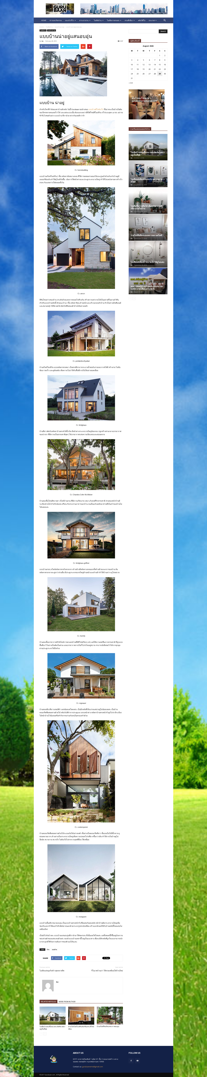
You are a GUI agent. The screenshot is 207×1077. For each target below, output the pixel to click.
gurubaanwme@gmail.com (92, 1066)
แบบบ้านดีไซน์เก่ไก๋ (96, 109)
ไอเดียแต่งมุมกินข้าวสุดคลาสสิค (52, 971)
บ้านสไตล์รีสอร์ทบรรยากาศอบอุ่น (108, 1026)
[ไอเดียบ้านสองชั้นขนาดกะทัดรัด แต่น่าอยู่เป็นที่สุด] (53, 1016)
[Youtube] (137, 1060)
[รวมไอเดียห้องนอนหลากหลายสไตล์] (148, 227)
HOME (43, 20)
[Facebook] (131, 1060)
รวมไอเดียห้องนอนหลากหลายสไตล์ (146, 235)
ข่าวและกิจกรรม (56, 20)
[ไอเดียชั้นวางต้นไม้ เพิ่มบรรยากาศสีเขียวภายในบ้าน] (148, 201)
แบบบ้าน (54, 949)
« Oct (131, 83)
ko (42, 41)
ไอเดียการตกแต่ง (113, 20)
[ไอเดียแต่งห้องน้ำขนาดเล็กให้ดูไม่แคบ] (148, 254)
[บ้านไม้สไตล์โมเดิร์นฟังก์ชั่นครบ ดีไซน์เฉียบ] (81, 1016)
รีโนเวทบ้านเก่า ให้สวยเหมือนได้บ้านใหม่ (107, 971)
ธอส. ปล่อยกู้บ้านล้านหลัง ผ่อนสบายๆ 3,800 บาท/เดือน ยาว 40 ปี (147, 287)
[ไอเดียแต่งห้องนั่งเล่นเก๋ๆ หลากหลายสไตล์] (148, 174)
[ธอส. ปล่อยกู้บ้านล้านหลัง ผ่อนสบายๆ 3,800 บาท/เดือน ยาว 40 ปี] (148, 281)
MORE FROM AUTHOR (67, 1002)
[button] (164, 20)
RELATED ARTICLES (48, 1002)
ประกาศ (152, 20)
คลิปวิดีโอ (141, 20)
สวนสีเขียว (129, 20)
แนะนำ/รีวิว (69, 20)
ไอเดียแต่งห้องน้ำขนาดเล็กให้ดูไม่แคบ (147, 262)
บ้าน (48, 949)
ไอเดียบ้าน (98, 20)
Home (42, 27)
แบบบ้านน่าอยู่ (51, 30)
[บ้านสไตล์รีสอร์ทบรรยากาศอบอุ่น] (110, 1016)
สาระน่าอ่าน (84, 20)
